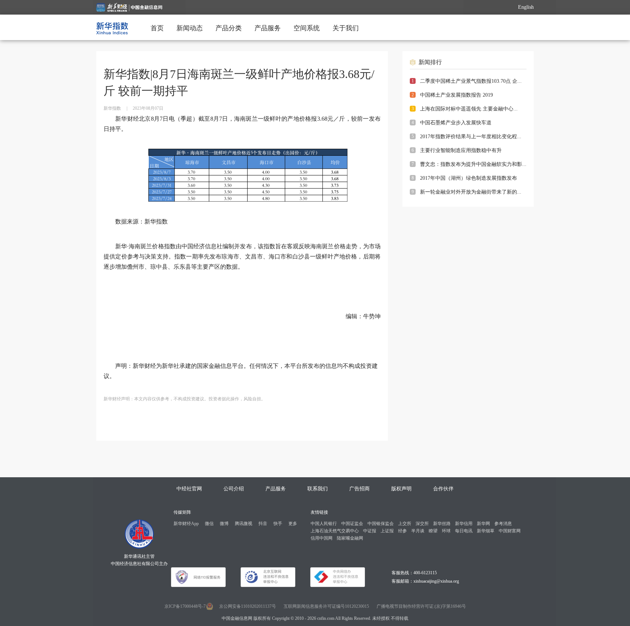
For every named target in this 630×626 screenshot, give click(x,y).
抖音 (262, 523)
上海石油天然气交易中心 (335, 530)
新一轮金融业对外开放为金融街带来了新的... (470, 192)
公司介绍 (233, 488)
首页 (157, 28)
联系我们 (317, 488)
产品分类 (228, 28)
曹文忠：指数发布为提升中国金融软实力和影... (473, 164)
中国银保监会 (381, 523)
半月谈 (417, 530)
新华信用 (463, 523)
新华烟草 (485, 530)
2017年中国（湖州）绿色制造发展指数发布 (468, 178)
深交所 (422, 523)
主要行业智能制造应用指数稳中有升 (461, 150)
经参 (402, 530)
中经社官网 (189, 488)
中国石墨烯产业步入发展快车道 (455, 122)
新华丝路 (442, 523)
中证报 (369, 530)
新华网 (483, 523)
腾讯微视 (243, 523)
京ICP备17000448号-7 (185, 606)
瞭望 (433, 530)
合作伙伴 (443, 488)
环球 (446, 530)
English (526, 7)
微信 (209, 523)
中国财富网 (510, 530)
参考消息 (503, 523)
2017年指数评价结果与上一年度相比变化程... (470, 136)
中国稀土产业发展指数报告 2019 (456, 95)
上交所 (404, 523)
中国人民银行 (324, 523)
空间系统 (306, 28)
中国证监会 (352, 523)
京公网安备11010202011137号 (247, 606)
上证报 (387, 530)
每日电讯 (463, 530)
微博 (224, 523)
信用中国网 (321, 538)
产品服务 (267, 28)
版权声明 (401, 488)
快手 (277, 523)
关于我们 (345, 28)
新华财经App (186, 523)
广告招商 (359, 488)
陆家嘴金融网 (350, 538)
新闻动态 (189, 28)
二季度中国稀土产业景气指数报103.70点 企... (471, 81)
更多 (292, 523)
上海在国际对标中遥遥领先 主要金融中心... (469, 109)
